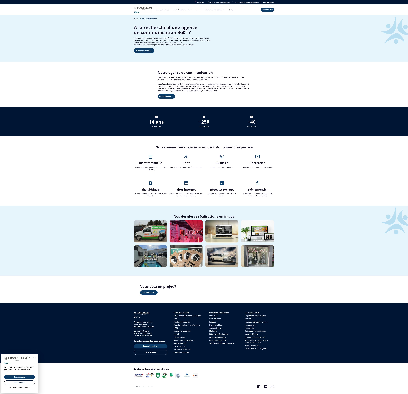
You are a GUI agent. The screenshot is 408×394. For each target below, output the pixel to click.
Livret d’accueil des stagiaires (256, 349)
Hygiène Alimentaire (181, 353)
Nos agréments (250, 325)
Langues (212, 322)
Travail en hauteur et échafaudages (187, 325)
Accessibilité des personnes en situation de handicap (256, 341)
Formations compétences (182, 10)
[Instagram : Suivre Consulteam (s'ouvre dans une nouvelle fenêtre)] (272, 387)
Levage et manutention (182, 331)
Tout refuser (31, 357)
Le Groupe (230, 10)
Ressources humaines (217, 337)
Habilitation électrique (182, 322)
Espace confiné (179, 337)
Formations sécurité (162, 10)
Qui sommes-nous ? (252, 313)
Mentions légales (251, 334)
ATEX (176, 328)
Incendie (177, 334)
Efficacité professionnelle (218, 334)
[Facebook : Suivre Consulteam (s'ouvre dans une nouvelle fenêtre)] (265, 387)
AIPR (175, 319)
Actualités (248, 319)
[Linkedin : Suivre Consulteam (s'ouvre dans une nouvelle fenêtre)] (259, 387)
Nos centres (249, 328)
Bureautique (213, 316)
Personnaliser (19, 382)
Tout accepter (19, 377)
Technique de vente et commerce (221, 343)
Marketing (213, 331)
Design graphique (215, 325)
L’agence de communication (214, 10)
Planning (199, 10)
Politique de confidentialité (255, 337)
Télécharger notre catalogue (255, 331)
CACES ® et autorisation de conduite (187, 316)
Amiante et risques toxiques (184, 340)
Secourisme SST (180, 343)
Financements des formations (256, 322)
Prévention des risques (182, 349)
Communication (215, 328)
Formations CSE (180, 346)
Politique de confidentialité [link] (19, 388)
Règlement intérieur (252, 346)
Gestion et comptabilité (218, 340)
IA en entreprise (215, 319)
